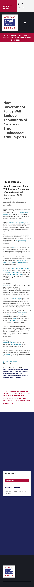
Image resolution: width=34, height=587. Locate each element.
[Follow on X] (19, 7)
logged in (17, 491)
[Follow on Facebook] (23, 7)
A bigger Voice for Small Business (8, 7)
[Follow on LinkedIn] (18, 3)
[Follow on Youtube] (22, 3)
